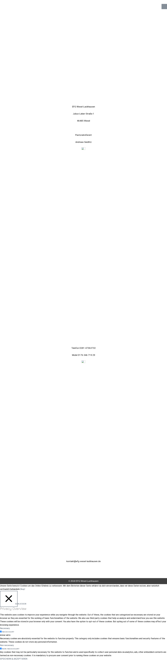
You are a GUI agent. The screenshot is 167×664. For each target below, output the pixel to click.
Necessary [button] (5, 628)
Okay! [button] (22, 589)
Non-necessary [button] (7, 645)
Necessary (8, 632)
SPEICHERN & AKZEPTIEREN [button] (13, 659)
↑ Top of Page (157, 654)
